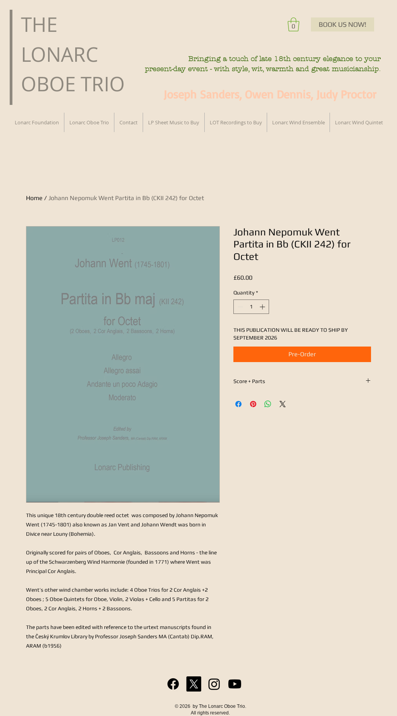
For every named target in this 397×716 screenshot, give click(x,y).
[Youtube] (234, 684)
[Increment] (263, 307)
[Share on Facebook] (238, 404)
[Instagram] (214, 684)
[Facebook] (173, 684)
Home (34, 198)
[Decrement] (239, 307)
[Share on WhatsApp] (268, 404)
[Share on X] (282, 404)
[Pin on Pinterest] (253, 404)
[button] (293, 24)
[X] (193, 684)
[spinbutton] (251, 307)
